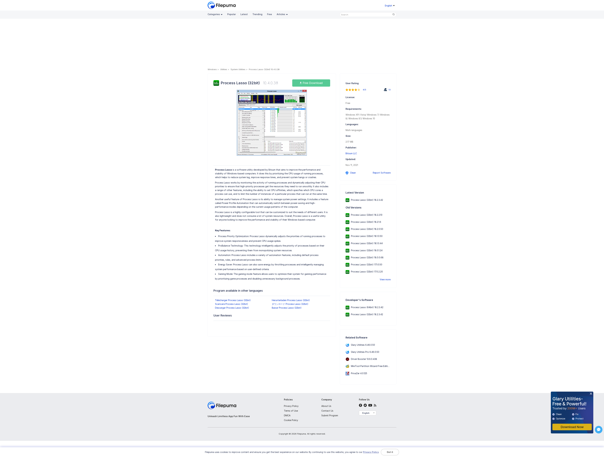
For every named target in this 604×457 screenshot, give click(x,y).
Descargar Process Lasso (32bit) (232, 307)
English (365, 413)
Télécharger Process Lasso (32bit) (233, 300)
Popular (231, 14)
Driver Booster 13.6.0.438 (364, 359)
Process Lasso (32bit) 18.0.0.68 (367, 257)
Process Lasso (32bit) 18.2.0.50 (367, 229)
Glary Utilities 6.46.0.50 (363, 344)
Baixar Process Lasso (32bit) (287, 307)
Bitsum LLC (351, 153)
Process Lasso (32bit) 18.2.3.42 (367, 200)
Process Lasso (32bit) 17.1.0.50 (366, 264)
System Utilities (238, 69)
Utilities (223, 69)
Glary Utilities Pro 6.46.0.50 (365, 352)
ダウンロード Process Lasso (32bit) (290, 304)
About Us (326, 406)
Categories (214, 14)
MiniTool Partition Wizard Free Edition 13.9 (373, 366)
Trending (257, 14)
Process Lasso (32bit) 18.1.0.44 (367, 243)
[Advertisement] (302, 44)
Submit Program (329, 415)
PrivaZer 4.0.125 (359, 373)
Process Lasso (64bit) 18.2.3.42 (367, 307)
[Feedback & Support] (598, 429)
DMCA (287, 415)
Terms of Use (291, 410)
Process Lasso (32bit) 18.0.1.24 (367, 250)
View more (385, 279)
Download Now (572, 427)
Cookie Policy (291, 420)
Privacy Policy (291, 406)
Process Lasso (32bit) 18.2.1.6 (366, 222)
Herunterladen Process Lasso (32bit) (291, 300)
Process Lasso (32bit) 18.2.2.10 (366, 214)
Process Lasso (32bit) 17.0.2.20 (367, 271)
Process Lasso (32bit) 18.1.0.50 (367, 236)
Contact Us (327, 410)
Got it (390, 452)
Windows (212, 69)
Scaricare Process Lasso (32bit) (231, 304)
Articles (281, 14)
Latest (244, 14)
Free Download (312, 83)
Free (269, 14)
